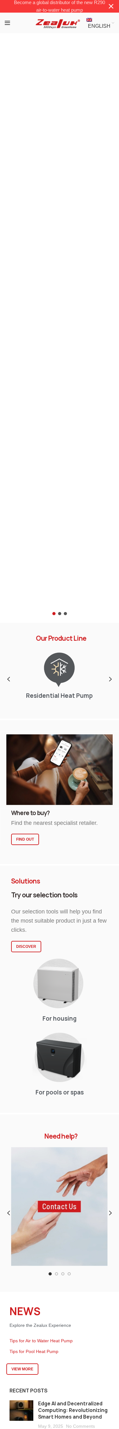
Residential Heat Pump (59, 696)
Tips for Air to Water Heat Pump (41, 1340)
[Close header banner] (111, 6)
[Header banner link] (50, 6)
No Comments (80, 1426)
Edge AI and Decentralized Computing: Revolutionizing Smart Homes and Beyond (73, 1410)
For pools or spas (60, 1092)
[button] (59, 318)
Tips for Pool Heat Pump (34, 1351)
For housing (59, 1019)
